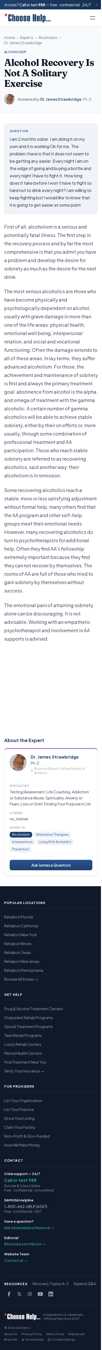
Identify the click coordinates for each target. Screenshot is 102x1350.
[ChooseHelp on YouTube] (40, 1294)
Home (9, 37)
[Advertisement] (51, 689)
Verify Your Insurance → (24, 1071)
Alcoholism (48, 37)
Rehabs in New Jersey (22, 961)
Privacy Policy (31, 1334)
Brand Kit (10, 1339)
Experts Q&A (85, 1283)
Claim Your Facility (20, 1127)
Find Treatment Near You (25, 1062)
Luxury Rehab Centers (22, 1044)
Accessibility (34, 1339)
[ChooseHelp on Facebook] (9, 1294)
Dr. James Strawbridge (23, 42)
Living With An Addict (55, 842)
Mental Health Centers (23, 1053)
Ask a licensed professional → (29, 1227)
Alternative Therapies (52, 835)
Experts (26, 37)
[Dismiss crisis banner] (96, 4)
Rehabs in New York (20, 934)
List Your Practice (19, 1109)
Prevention (20, 849)
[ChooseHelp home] (27, 17)
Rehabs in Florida (18, 916)
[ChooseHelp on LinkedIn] (50, 1294)
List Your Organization (23, 1100)
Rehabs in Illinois (17, 943)
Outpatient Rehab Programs (28, 1017)
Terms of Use (55, 1334)
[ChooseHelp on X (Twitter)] (19, 1294)
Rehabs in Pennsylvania (23, 970)
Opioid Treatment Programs (28, 1026)
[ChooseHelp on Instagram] (30, 1294)
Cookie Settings (63, 1339)
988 (41, 4)
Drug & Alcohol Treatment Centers (33, 1008)
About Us (10, 1334)
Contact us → (15, 1260)
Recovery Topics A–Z (51, 1283)
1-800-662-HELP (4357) (25, 1206)
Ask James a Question (51, 865)
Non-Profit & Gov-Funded (27, 1136)
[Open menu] (92, 18)
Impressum (76, 1334)
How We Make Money (22, 1145)
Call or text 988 (20, 1180)
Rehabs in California (21, 925)
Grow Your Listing (19, 1118)
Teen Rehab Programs (23, 1035)
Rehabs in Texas (17, 952)
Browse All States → (21, 979)
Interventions (22, 842)
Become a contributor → (25, 1243)
